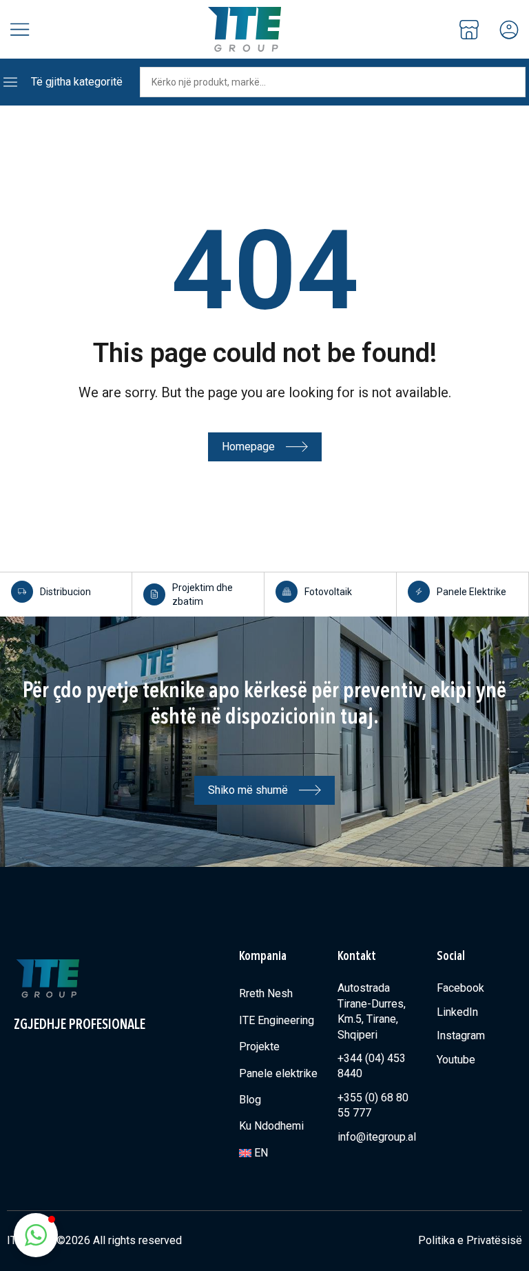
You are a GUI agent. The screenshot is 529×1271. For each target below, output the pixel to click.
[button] (36, 1235)
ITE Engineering (276, 1020)
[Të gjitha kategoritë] (10, 82)
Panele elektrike (278, 1073)
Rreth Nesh (266, 993)
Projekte (259, 1046)
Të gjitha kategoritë (77, 81)
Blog (250, 1099)
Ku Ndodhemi (271, 1125)
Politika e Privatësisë (470, 1240)
